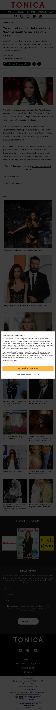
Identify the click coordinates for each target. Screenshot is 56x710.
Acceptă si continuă (28, 368)
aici (15, 360)
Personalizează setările (28, 374)
